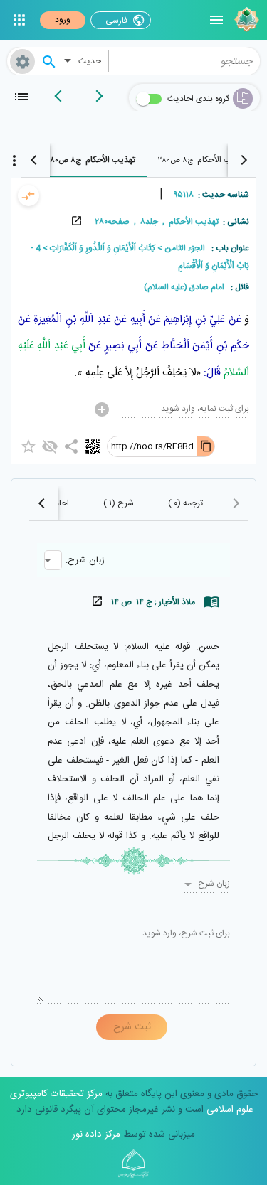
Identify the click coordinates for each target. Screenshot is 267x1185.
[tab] (202, 160)
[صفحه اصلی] (245, 19)
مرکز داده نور (96, 1134)
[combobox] (185, 61)
